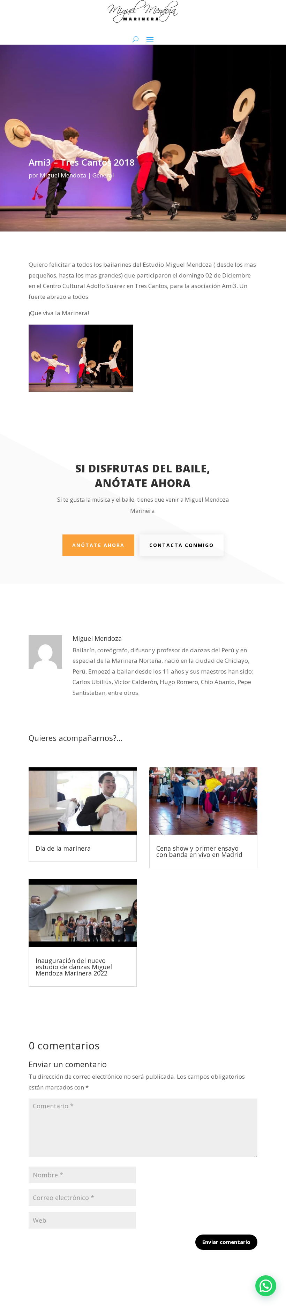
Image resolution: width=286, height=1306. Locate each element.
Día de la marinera (63, 848)
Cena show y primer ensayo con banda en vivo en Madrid (199, 851)
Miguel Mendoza (63, 175)
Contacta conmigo (181, 545)
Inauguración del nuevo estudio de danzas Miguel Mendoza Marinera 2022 (74, 966)
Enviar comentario (226, 1241)
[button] (265, 1285)
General (103, 175)
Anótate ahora (98, 545)
